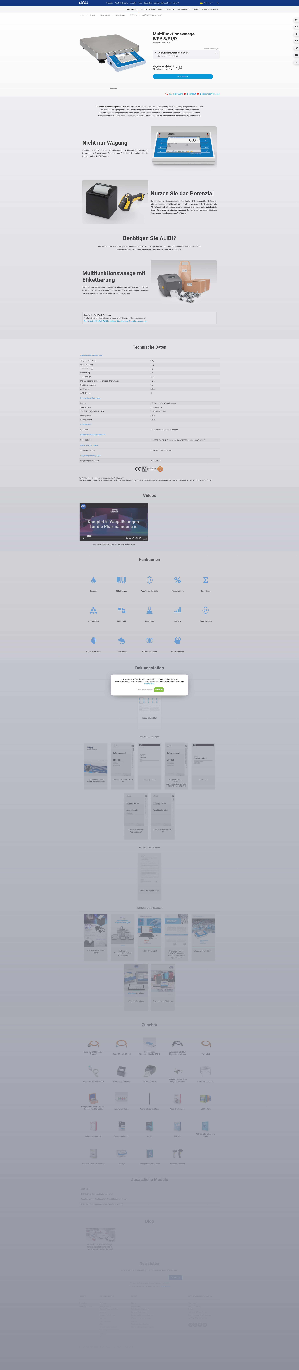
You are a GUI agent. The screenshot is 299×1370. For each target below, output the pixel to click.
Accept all (159, 690)
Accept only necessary (144, 690)
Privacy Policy (149, 684)
